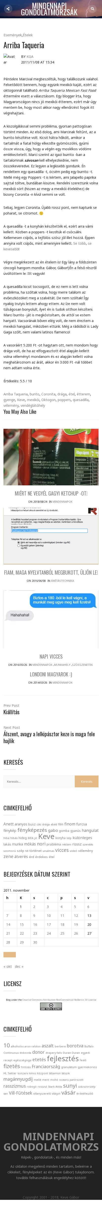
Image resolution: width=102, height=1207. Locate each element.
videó (73, 851)
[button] (9, 954)
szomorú (9, 851)
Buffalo (89, 1046)
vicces (62, 850)
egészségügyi (22, 1060)
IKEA (30, 838)
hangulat (90, 830)
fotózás (26, 1067)
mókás (30, 844)
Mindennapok (62, 501)
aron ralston (33, 1046)
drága (62, 394)
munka (17, 844)
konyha (60, 838)
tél (26, 851)
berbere (60, 1046)
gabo (53, 830)
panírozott (76, 1079)
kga (29, 56)
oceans (64, 1079)
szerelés (88, 844)
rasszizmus (14, 1086)
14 (8, 924)
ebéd (54, 824)
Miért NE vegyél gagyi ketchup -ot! (51, 493)
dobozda (25, 1053)
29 (22, 942)
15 (22, 924)
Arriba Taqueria (15, 394)
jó (35, 838)
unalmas (48, 851)
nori (41, 844)
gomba (64, 831)
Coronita (48, 394)
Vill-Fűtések (20, 1093)
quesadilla (81, 399)
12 (76, 915)
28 (8, 942)
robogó (32, 1086)
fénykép (9, 830)
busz (32, 824)
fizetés (11, 1066)
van (5, 1093)
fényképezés (32, 829)
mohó (54, 1079)
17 (49, 924)
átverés (21, 856)
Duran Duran (71, 1053)
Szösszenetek (82, 665)
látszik (66, 1073)
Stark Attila (55, 1086)
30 (35, 942)
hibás (14, 838)
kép (69, 838)
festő (83, 1060)
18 (62, 924)
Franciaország (46, 1066)
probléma (54, 844)
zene (8, 856)
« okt (7, 966)
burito (34, 394)
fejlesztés (63, 1058)
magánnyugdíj (18, 1079)
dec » (19, 966)
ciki (39, 824)
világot (56, 1093)
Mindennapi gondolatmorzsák (49, 9)
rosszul (42, 1086)
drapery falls (54, 1053)
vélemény (11, 405)
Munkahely (62, 665)
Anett (8, 823)
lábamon (55, 1073)
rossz (77, 843)
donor (38, 1052)
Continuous (11, 1053)
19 (76, 924)
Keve (21, 399)
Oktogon (48, 399)
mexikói (33, 399)
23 (35, 933)
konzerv (23, 1073)
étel (72, 394)
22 (22, 933)
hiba (6, 838)
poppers (64, 399)
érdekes (41, 857)
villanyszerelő (42, 1093)
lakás (7, 844)
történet (35, 850)
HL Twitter (10, 1073)
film (60, 824)
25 (62, 933)
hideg (23, 838)
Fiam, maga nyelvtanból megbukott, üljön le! (51, 572)
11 (62, 915)
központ (42, 1073)
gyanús (75, 831)
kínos (32, 1073)
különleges (82, 837)
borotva (75, 1046)
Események (12, 35)
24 (49, 933)
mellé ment (41, 1079)
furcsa (81, 823)
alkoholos (17, 1046)
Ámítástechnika (62, 580)
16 (35, 924)
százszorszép (87, 1086)
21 (8, 933)
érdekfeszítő (84, 1093)
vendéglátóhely (33, 405)
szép (20, 850)
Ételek (28, 35)
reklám (66, 844)
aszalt (48, 1046)
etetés (39, 1059)
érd (31, 857)
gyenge (9, 399)
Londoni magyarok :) (51, 674)
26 (76, 933)
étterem (83, 394)
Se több (79, 243)
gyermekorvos (87, 1067)
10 (49, 915)
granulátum (69, 1067)
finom (69, 824)
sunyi (70, 1085)
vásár (68, 1092)
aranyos (21, 824)
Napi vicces (51, 656)
